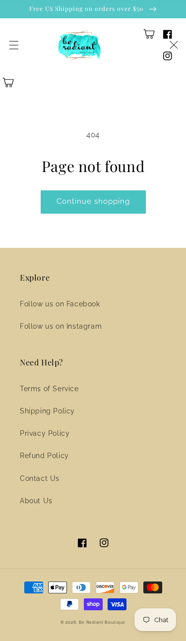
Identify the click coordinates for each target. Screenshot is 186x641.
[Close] (174, 45)
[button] (13, 45)
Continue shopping (93, 201)
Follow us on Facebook (60, 304)
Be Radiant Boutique (102, 622)
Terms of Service (49, 389)
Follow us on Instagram (61, 326)
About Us (36, 501)
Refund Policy (44, 456)
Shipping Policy (47, 411)
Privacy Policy (44, 433)
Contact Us (40, 478)
